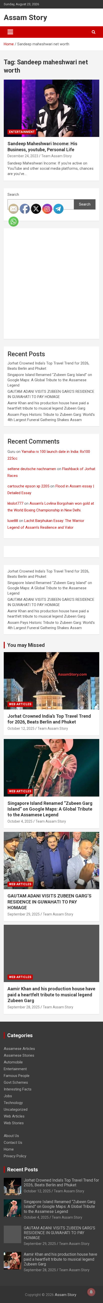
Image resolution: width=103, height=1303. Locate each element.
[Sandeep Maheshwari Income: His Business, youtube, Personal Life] (52, 108)
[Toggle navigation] (10, 32)
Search (13, 194)
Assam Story (25, 17)
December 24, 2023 (23, 156)
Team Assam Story (56, 156)
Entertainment (22, 132)
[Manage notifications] (91, 1292)
